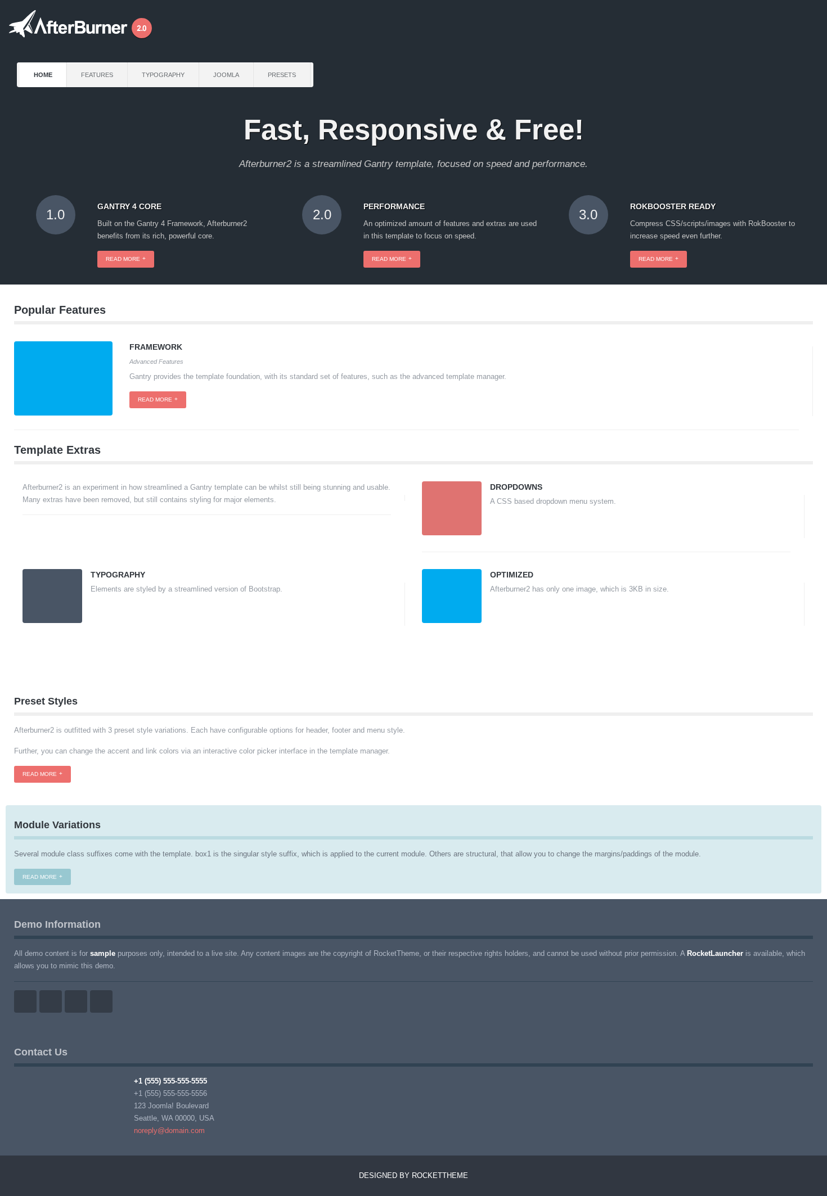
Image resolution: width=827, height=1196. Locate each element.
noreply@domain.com (169, 1130)
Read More (40, 774)
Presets (282, 74)
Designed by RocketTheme (413, 1175)
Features (97, 74)
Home (43, 74)
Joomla (226, 74)
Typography (163, 74)
